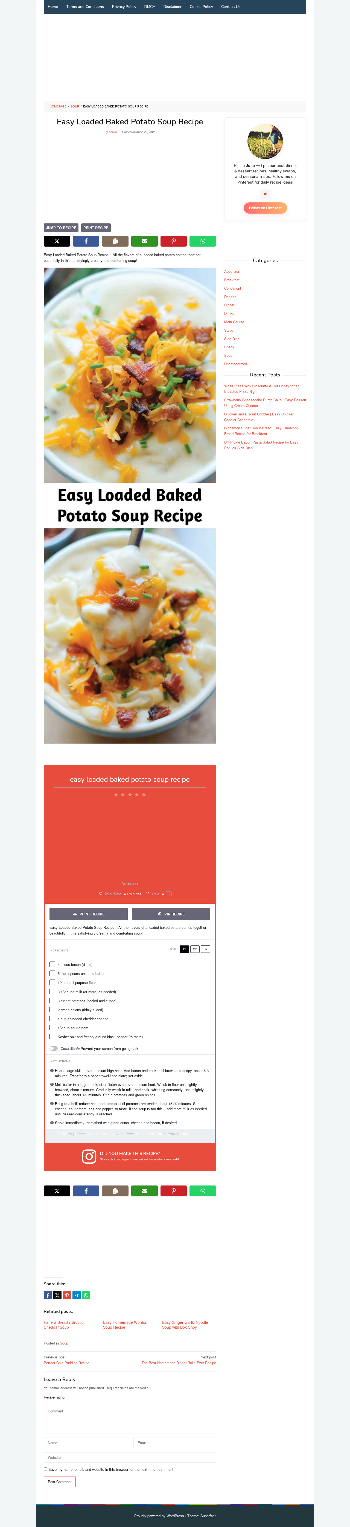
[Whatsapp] (86, 1295)
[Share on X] (57, 241)
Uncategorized (235, 363)
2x (195, 948)
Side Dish (232, 338)
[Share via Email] (144, 241)
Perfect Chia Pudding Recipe (66, 1359)
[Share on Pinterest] (174, 241)
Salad (228, 330)
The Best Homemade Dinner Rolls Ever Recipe (179, 1359)
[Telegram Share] (76, 1295)
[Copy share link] (115, 241)
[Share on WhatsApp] (202, 241)
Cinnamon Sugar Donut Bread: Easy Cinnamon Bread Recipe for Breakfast (261, 430)
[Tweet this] (57, 1295)
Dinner (229, 304)
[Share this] (48, 1295)
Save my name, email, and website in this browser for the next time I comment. (111, 1469)
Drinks (229, 313)
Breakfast (232, 279)
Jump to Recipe (61, 227)
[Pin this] (67, 1295)
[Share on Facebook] (86, 241)
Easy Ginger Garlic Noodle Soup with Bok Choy (185, 1324)
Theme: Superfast (201, 1515)
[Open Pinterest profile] (265, 194)
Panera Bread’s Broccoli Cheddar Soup (64, 1324)
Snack (229, 346)
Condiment (232, 288)
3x (206, 948)
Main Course (234, 321)
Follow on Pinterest (265, 208)
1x (184, 948)
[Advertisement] (175, 57)
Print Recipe (96, 227)
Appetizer (231, 271)
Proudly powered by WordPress (159, 1515)
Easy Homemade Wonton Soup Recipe (125, 1324)
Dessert (230, 296)
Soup (64, 1343)
